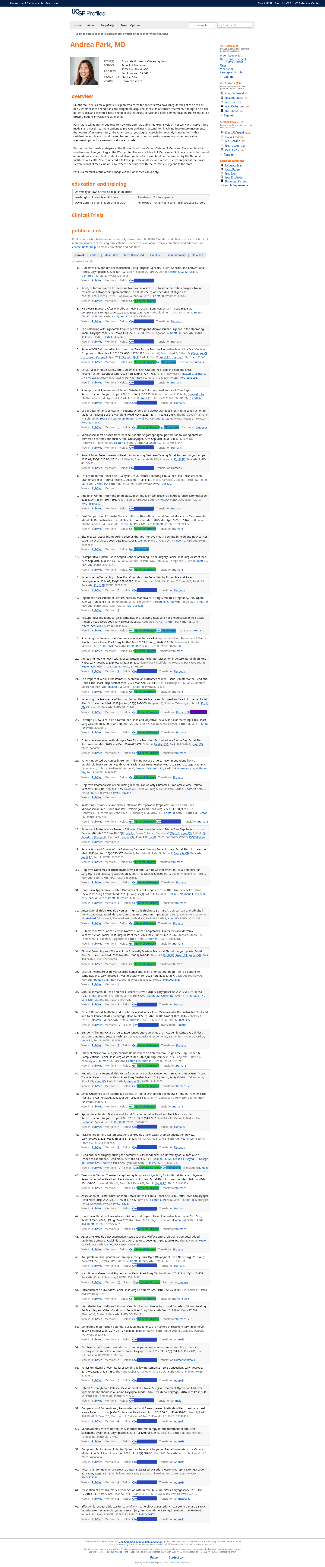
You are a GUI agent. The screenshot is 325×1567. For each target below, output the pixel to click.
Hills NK (108, 646)
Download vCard (132, 81)
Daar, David (234, 149)
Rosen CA (181, 955)
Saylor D (199, 894)
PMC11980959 (90, 503)
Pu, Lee (234, 136)
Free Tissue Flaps (231, 55)
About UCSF (265, 3)
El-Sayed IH (190, 1159)
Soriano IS (159, 601)
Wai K (193, 271)
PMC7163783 (121, 1203)
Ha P (135, 357)
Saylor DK (92, 999)
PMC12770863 (193, 398)
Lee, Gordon (235, 141)
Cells (190, 1086)
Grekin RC (167, 995)
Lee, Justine (235, 145)
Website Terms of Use (124, 1551)
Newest (79, 255)
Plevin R (144, 646)
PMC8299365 (182, 1020)
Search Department (235, 185)
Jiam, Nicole (232, 169)
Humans (176, 321)
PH (197, 712)
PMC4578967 (189, 1494)
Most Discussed (134, 255)
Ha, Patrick (234, 110)
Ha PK (162, 621)
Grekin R (173, 894)
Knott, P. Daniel (237, 93)
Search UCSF (283, 3)
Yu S (84, 898)
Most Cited (111, 255)
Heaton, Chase (237, 97)
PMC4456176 (147, 1514)
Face (223, 65)
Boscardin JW (196, 394)
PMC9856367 (197, 837)
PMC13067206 (114, 337)
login (151, 243)
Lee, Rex (233, 102)
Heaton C (174, 271)
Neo (166, 362)
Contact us (176, 1557)
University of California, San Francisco (34, 3)
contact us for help (84, 247)
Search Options (130, 25)
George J (101, 357)
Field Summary (176, 255)
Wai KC (125, 316)
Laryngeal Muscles (232, 72)
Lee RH (141, 540)
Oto (141, 280)
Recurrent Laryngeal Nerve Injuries (233, 60)
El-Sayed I (125, 357)
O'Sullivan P (174, 601)
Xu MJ (184, 271)
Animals (179, 1339)
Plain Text (198, 255)
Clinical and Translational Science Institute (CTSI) (141, 1541)
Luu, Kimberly (233, 177)
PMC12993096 (188, 377)
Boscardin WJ (107, 418)
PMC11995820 (162, 483)
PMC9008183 (171, 979)
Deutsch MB (143, 768)
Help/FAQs (107, 25)
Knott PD (158, 296)
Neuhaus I (186, 894)
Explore (229, 76)
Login (79, 33)
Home (77, 25)
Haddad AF (92, 918)
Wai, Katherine (237, 106)
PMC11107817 (122, 793)
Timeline (155, 255)
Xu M (87, 377)
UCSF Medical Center (306, 3)
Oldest (94, 255)
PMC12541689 (90, 422)
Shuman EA (105, 1061)
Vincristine (227, 69)
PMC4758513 (89, 1477)
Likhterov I (88, 275)
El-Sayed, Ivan (234, 165)
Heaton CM (126, 524)
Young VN (195, 955)
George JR (100, 837)
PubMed (97, 280)
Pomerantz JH (185, 768)
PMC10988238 (135, 605)
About (91, 25)
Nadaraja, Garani (236, 181)
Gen (142, 301)
